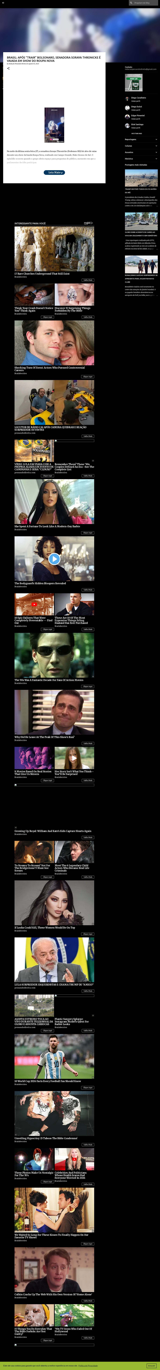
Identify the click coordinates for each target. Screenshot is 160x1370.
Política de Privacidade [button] (88, 1366)
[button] (8, 68)
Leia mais (54, 172)
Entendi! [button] (151, 1366)
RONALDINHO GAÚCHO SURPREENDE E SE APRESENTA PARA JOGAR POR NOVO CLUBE (141, 278)
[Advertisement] (54, 91)
